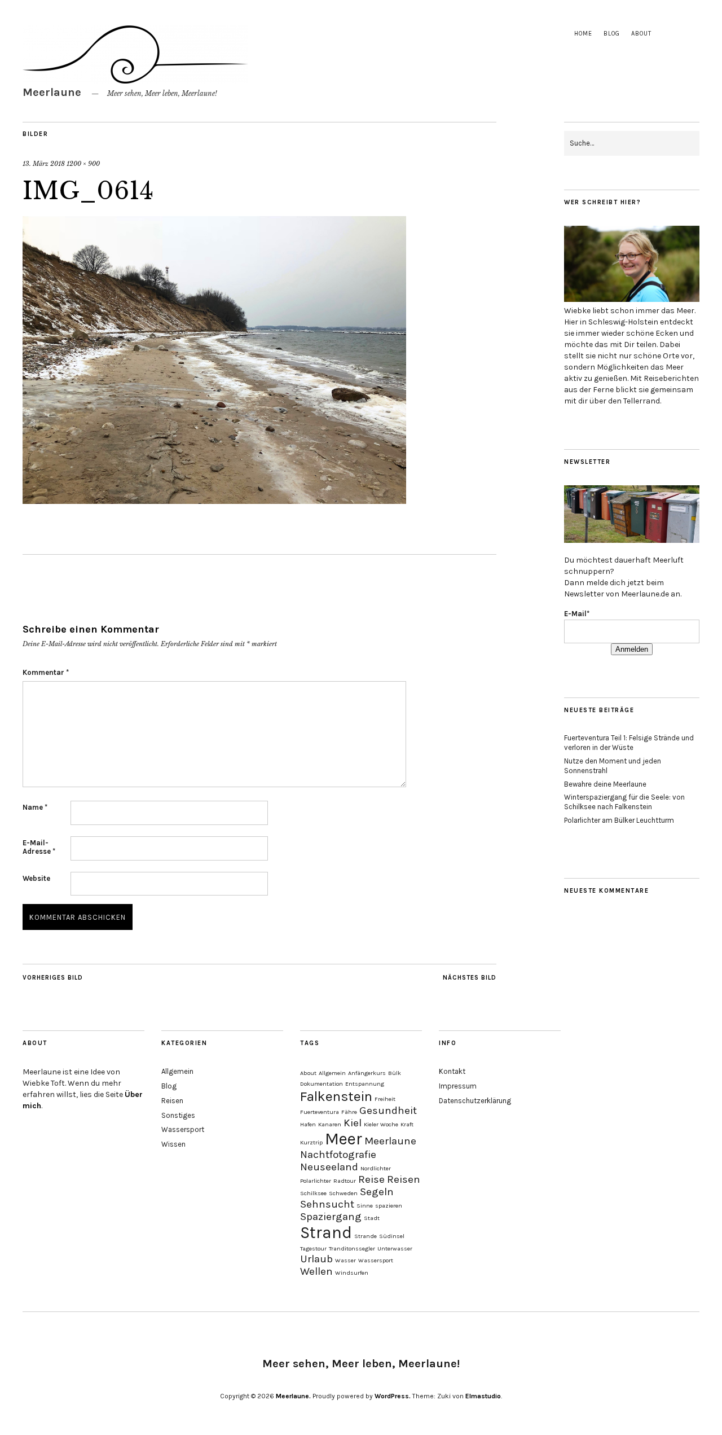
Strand (326, 1232)
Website (36, 878)
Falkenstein (336, 1096)
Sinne (364, 1205)
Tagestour (313, 1248)
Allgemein (177, 1071)
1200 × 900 (83, 164)
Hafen (308, 1124)
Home (583, 33)
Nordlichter (375, 1168)
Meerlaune (52, 92)
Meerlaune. (293, 1396)
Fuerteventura (319, 1112)
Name (35, 807)
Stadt (372, 1218)
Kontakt (452, 1071)
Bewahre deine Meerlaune (605, 784)
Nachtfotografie (338, 1154)
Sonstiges (178, 1115)
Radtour (344, 1180)
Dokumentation (321, 1083)
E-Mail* (576, 613)
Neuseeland (329, 1167)
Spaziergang (331, 1216)
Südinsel (391, 1236)
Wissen (173, 1144)
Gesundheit (388, 1110)
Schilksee (313, 1193)
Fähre (349, 1112)
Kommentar (46, 672)
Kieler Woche (381, 1124)
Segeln (377, 1192)
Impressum (458, 1086)
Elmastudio (483, 1396)
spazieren (388, 1205)
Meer (343, 1138)
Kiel (353, 1123)
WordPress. (393, 1396)
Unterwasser (394, 1248)
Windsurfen (351, 1272)
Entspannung (364, 1083)
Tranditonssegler (352, 1248)
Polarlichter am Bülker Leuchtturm (619, 820)
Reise (371, 1179)
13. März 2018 (44, 164)
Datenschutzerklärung (475, 1100)
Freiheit (385, 1099)
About (641, 33)
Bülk (394, 1073)
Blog (612, 33)
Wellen (316, 1271)
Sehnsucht (327, 1204)
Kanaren (329, 1124)
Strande (365, 1236)
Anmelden (631, 649)
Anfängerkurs (367, 1073)
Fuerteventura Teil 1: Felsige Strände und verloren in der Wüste (629, 743)
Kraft (406, 1124)
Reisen (172, 1100)
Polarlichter (315, 1180)
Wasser (345, 1260)
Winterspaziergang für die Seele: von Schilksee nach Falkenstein (624, 802)
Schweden (343, 1193)
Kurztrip (311, 1142)
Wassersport (182, 1129)
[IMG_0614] (214, 500)
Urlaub (316, 1259)
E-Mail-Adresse (39, 847)
